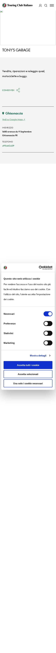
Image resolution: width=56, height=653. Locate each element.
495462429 (8, 145)
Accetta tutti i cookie (28, 365)
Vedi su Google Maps (12, 119)
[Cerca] (45, 5)
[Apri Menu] (52, 5)
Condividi (8, 90)
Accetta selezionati (28, 374)
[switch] (48, 323)
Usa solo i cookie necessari (28, 383)
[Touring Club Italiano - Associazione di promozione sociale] (17, 5)
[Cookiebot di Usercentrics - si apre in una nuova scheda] (39, 268)
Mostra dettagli (38, 355)
